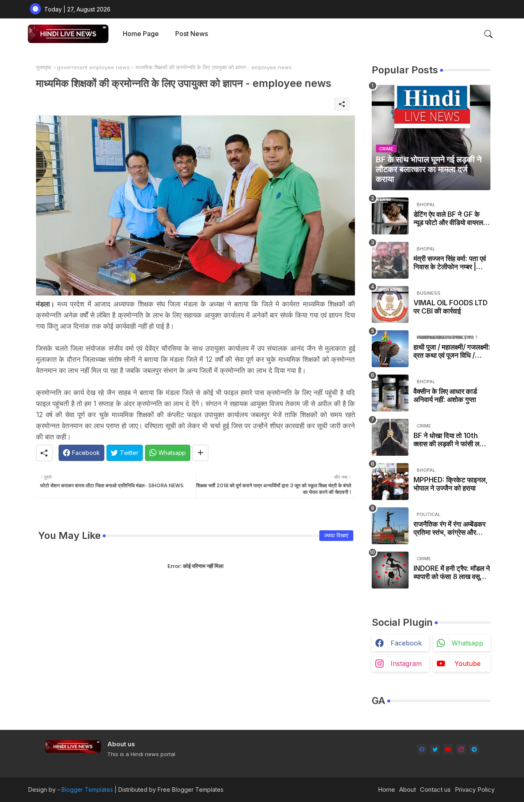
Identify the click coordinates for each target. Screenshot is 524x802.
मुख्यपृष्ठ (43, 67)
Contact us (435, 789)
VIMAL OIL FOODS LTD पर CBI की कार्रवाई (450, 307)
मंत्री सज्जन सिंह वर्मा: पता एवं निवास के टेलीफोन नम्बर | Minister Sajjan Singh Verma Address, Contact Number (449, 262)
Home (386, 789)
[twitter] (435, 749)
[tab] (141, 33)
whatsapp (467, 643)
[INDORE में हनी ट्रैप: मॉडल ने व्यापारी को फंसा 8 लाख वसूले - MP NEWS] (390, 570)
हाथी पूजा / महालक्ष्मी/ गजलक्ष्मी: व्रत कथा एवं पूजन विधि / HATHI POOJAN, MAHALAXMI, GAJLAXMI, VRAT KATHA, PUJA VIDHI (451, 351)
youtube (467, 663)
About (407, 789)
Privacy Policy (475, 789)
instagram (406, 663)
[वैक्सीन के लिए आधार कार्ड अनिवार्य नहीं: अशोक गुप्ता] (390, 393)
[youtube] (448, 749)
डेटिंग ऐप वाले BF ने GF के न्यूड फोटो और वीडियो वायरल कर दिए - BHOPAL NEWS (450, 218)
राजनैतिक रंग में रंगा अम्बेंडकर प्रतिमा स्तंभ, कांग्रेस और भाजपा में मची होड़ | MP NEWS (449, 528)
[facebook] (422, 749)
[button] (488, 34)
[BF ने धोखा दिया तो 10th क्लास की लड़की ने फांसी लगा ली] (390, 437)
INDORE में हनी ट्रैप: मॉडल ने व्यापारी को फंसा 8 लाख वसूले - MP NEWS (451, 572)
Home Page (141, 34)
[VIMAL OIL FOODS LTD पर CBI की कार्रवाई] (390, 304)
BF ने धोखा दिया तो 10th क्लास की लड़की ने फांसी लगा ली (449, 440)
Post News (191, 34)
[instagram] (461, 749)
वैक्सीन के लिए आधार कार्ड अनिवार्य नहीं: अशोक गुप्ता (445, 395)
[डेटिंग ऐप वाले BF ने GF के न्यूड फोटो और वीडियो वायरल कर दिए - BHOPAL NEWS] (390, 216)
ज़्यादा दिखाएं (336, 535)
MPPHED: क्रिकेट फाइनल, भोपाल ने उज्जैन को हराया (450, 484)
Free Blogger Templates (191, 789)
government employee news (93, 67)
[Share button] (200, 453)
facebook (406, 643)
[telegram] (474, 749)
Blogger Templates (87, 789)
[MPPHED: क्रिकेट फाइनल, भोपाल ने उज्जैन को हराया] (390, 481)
